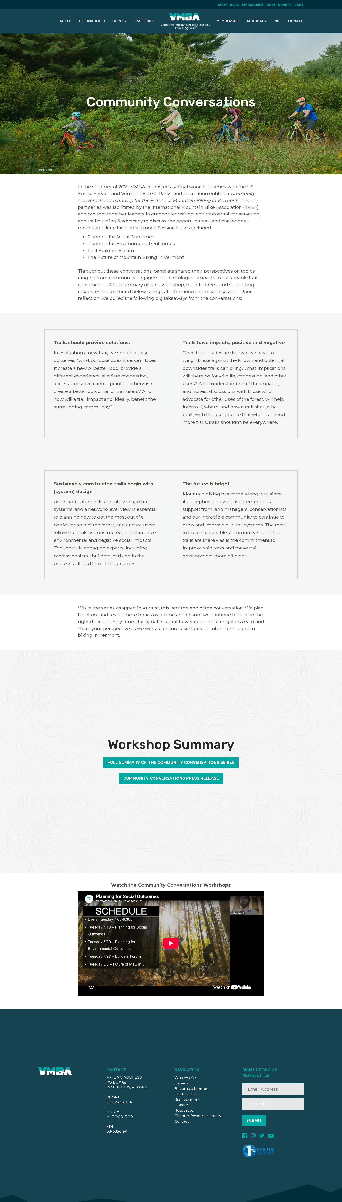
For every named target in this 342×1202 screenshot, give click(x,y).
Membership (228, 21)
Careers (181, 1083)
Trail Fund (143, 21)
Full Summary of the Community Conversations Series (171, 762)
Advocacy (257, 21)
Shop (222, 5)
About (66, 21)
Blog (234, 5)
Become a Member (192, 1088)
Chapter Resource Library (197, 1116)
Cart (299, 5)
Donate (284, 5)
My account (253, 5)
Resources (184, 1110)
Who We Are (186, 1077)
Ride (278, 21)
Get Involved (92, 21)
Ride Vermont (187, 1099)
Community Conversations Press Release (171, 778)
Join (271, 5)
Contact (181, 1121)
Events (119, 21)
